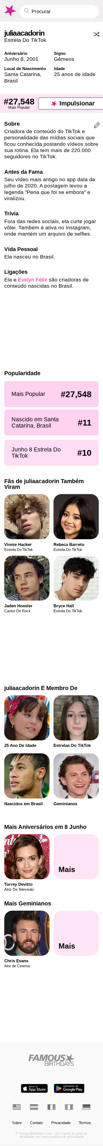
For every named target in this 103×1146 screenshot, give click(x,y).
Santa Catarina (22, 74)
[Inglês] (17, 1107)
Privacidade (60, 1123)
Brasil (11, 81)
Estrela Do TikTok (25, 40)
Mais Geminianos (27, 903)
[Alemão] (86, 1107)
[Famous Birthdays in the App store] (34, 1088)
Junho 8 (14, 59)
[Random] (96, 34)
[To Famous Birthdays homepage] (9, 11)
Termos (85, 1123)
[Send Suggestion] (97, 126)
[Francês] (52, 1107)
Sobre (17, 1123)
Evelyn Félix (32, 279)
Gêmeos (64, 59)
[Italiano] (69, 1107)
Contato (36, 1123)
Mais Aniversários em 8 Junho (45, 827)
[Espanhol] (34, 1107)
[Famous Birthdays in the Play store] (69, 1088)
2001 (32, 59)
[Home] (51, 1060)
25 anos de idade (75, 74)
